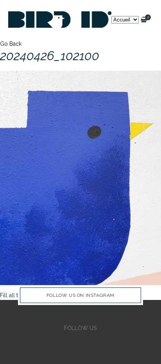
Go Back (10, 44)
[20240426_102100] (80, 177)
